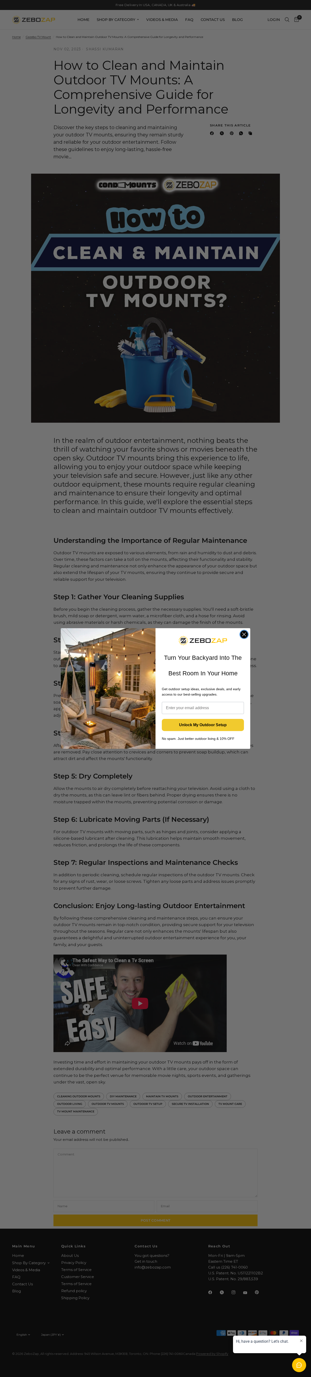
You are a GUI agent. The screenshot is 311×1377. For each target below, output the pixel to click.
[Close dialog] (244, 634)
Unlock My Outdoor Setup (203, 725)
